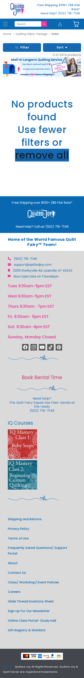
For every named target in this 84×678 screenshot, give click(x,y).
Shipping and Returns (25, 519)
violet (55, 34)
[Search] (44, 24)
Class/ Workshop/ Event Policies (33, 582)
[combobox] (28, 24)
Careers (14, 591)
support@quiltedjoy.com (33, 264)
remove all (42, 155)
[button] (76, 24)
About (13, 563)
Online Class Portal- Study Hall (32, 620)
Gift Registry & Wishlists (27, 630)
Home (7, 34)
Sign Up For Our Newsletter (29, 611)
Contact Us (17, 572)
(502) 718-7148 (25, 258)
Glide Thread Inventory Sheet (31, 601)
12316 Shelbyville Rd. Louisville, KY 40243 (42, 270)
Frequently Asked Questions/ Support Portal (37, 551)
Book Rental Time (42, 377)
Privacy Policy (18, 529)
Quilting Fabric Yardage (31, 34)
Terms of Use (18, 538)
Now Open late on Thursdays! (36, 276)
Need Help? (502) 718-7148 (60, 13)
